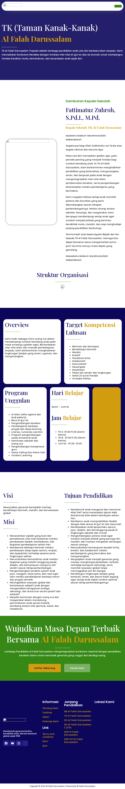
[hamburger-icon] (118, 6)
